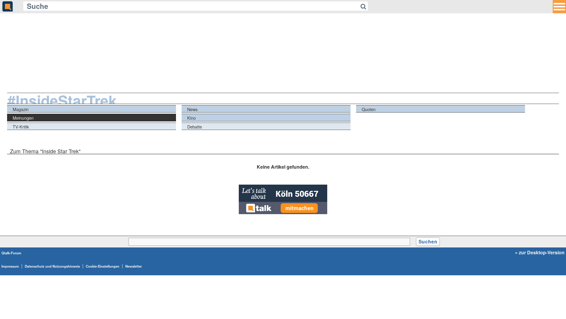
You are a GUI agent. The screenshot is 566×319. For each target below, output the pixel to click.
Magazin (21, 109)
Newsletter (133, 266)
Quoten (369, 109)
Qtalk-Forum (11, 252)
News (192, 109)
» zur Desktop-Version (540, 252)
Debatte (194, 126)
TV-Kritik (21, 126)
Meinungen (23, 118)
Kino (191, 118)
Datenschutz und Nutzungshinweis (52, 266)
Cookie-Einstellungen (102, 266)
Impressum (10, 266)
